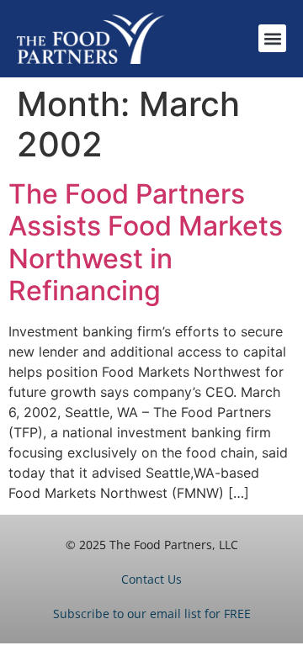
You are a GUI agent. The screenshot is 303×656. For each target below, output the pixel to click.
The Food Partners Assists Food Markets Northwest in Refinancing (145, 242)
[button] (272, 38)
